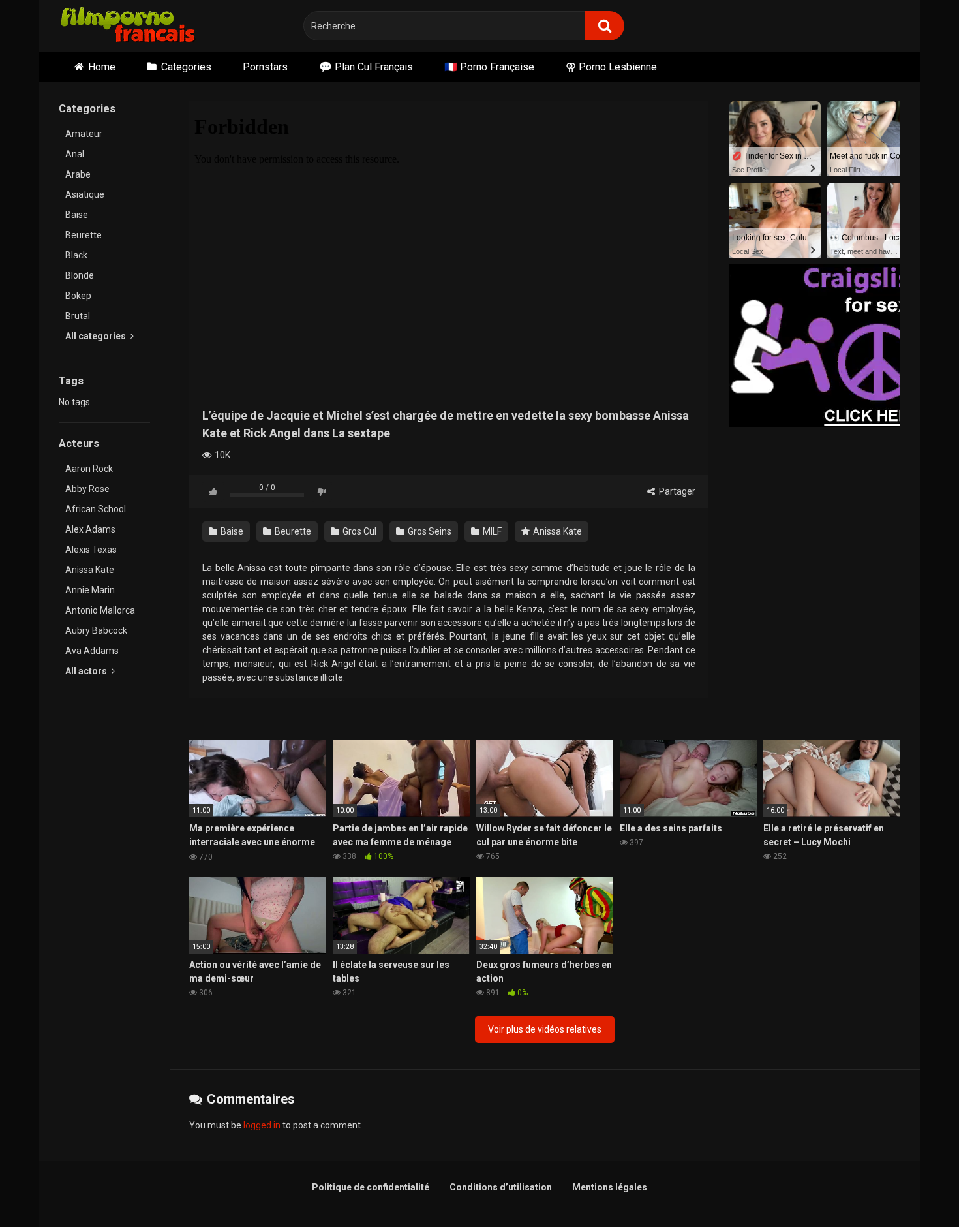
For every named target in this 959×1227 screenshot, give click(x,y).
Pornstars (265, 67)
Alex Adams (90, 529)
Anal (74, 154)
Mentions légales (609, 1187)
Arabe (78, 174)
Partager (676, 491)
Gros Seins (428, 531)
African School (95, 509)
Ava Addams (92, 650)
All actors (87, 671)
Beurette (83, 235)
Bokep (78, 295)
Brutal (77, 316)
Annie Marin (90, 590)
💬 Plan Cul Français (366, 67)
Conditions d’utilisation (500, 1187)
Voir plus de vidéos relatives (544, 1029)
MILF (491, 531)
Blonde (79, 275)
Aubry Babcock (96, 630)
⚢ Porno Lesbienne (611, 67)
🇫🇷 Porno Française (489, 67)
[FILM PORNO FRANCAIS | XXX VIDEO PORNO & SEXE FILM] (128, 26)
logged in (262, 1125)
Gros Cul (358, 531)
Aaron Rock (89, 468)
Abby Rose (87, 489)
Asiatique (84, 194)
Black (76, 255)
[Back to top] (915, 1187)
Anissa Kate (89, 570)
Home (101, 67)
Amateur (83, 134)
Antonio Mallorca (100, 610)
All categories (96, 336)
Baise (76, 215)
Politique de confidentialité (370, 1187)
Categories (186, 67)
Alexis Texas (91, 549)
